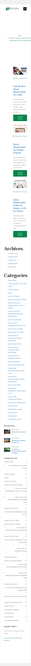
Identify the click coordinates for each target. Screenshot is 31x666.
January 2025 (12, 267)
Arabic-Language (13, 289)
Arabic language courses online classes (17, 285)
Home (19, 35)
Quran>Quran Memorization (16, 365)
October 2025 (12, 260)
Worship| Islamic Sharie (15, 419)
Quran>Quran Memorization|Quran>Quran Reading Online (16, 379)
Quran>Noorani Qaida (14, 319)
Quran (10, 293)
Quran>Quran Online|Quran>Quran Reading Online (17, 391)
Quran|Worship (12, 412)
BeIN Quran (24, 78)
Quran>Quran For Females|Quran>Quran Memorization (14, 338)
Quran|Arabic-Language (15, 409)
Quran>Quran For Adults (15, 329)
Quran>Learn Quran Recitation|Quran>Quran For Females (16, 305)
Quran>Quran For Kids (15, 344)
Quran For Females (13, 296)
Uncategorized (12, 416)
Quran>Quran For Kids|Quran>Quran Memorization (13, 350)
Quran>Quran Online (14, 385)
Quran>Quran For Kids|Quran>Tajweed (14, 357)
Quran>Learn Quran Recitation (17, 299)
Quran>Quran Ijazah (14, 361)
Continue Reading (20, 117)
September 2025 (13, 263)
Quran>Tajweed (12, 406)
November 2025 (12, 257)
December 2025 (12, 253)
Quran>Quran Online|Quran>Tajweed (15, 398)
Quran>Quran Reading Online (17, 402)
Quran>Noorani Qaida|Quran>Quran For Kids (16, 324)
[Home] (12, 9)
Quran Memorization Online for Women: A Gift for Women (19, 205)
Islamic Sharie (12, 280)
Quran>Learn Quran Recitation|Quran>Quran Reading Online (15, 314)
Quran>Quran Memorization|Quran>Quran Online (16, 370)
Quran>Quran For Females (16, 332)
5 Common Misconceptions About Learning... (18, 451)
